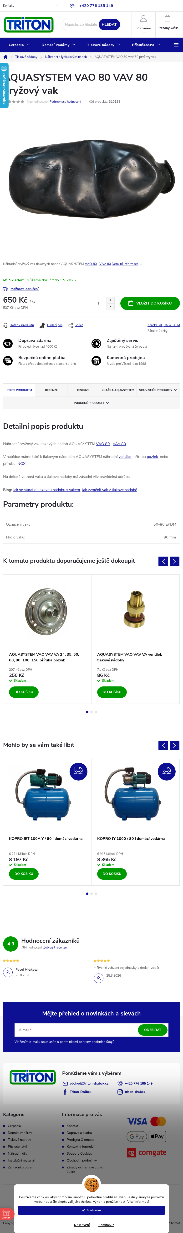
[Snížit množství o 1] (110, 306)
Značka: (163, 325)
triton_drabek (135, 1092)
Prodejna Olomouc (80, 1139)
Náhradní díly (17, 1154)
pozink (152, 456)
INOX (20, 463)
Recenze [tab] (51, 390)
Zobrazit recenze (55, 947)
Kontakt (8, 6)
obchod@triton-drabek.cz (89, 1083)
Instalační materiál (21, 1160)
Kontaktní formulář (81, 1146)
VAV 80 (105, 264)
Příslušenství (17, 1147)
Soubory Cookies (79, 1153)
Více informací (138, 1201)
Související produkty (155, 390)
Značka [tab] (118, 390)
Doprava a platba (79, 1133)
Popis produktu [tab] (19, 390)
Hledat (109, 24)
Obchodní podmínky (82, 1160)
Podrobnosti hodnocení (65, 102)
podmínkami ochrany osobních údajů (87, 1042)
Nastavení (82, 1225)
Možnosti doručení (24, 289)
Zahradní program (21, 1167)
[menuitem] (19, 45)
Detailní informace (125, 264)
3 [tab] (96, 712)
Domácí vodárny (20, 1133)
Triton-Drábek (81, 1092)
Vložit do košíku (154, 303)
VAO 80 (91, 264)
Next (174, 561)
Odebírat (152, 1030)
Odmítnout (106, 1225)
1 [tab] (87, 712)
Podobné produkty (89, 403)
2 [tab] (91, 712)
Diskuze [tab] (83, 390)
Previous (163, 561)
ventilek (125, 456)
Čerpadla (14, 1126)
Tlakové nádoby (19, 1140)
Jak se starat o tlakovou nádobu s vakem (46, 489)
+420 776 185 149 (138, 1083)
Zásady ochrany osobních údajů (86, 1169)
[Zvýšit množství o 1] (110, 300)
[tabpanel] (47, 639)
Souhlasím (94, 1210)
